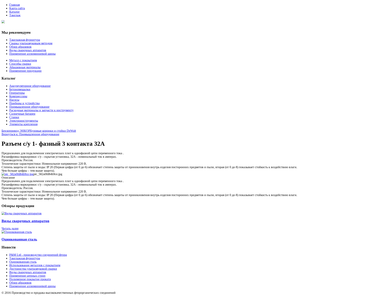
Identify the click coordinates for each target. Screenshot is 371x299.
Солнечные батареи (22, 113)
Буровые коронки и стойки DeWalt (53, 130)
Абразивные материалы (25, 67)
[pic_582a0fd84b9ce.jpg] (17, 174)
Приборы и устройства (24, 103)
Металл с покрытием (23, 60)
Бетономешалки (19, 89)
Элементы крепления (23, 124)
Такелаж (14, 15)
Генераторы (17, 92)
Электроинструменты (23, 120)
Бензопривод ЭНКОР (16, 130)
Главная (14, 4)
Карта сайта (17, 8)
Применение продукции (25, 70)
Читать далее (10, 228)
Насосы (14, 99)
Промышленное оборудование (29, 106)
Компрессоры (18, 96)
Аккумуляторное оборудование (30, 85)
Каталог (14, 11)
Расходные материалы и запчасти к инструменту (41, 110)
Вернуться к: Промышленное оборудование (30, 134)
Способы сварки (20, 63)
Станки (14, 117)
